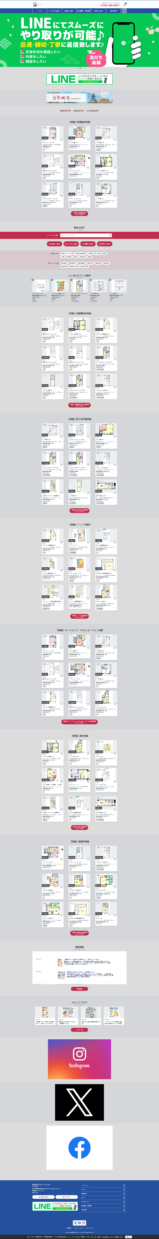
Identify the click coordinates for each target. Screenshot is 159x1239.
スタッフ (83, 1189)
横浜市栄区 (98, 263)
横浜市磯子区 (72, 263)
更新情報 (79, 989)
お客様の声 (84, 1193)
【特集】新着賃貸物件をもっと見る (79, 213)
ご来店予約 (113, 11)
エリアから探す (54, 11)
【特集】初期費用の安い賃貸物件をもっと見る (79, 405)
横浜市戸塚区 (85, 266)
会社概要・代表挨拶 (84, 11)
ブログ (83, 1197)
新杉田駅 (69, 257)
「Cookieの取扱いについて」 (107, 1237)
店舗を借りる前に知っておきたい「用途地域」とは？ (81, 972)
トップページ (84, 1185)
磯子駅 (75, 257)
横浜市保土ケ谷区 (74, 266)
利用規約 (69, 1228)
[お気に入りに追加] (61, 140)
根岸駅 (89, 257)
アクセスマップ (85, 1201)
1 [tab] (78, 68)
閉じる (128, 1237)
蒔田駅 (104, 253)
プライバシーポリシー (79, 1228)
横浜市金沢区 (64, 266)
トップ (40, 11)
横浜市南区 (64, 263)
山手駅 (62, 257)
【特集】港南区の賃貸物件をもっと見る (79, 933)
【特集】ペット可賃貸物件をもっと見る (79, 616)
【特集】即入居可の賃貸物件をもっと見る (79, 510)
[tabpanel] (79, 40)
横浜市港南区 (81, 263)
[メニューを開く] (124, 10)
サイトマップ (90, 1228)
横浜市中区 (90, 263)
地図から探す (89, 244)
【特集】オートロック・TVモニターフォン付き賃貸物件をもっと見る (79, 722)
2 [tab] (80, 68)
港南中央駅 (82, 257)
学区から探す (105, 244)
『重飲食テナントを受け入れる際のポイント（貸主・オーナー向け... (82, 959)
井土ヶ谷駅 (97, 253)
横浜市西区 (106, 263)
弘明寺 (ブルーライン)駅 (67, 253)
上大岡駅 (90, 253)
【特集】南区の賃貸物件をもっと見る (79, 827)
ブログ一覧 (79, 1030)
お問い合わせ (98, 11)
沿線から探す (69, 11)
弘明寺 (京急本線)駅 (80, 253)
